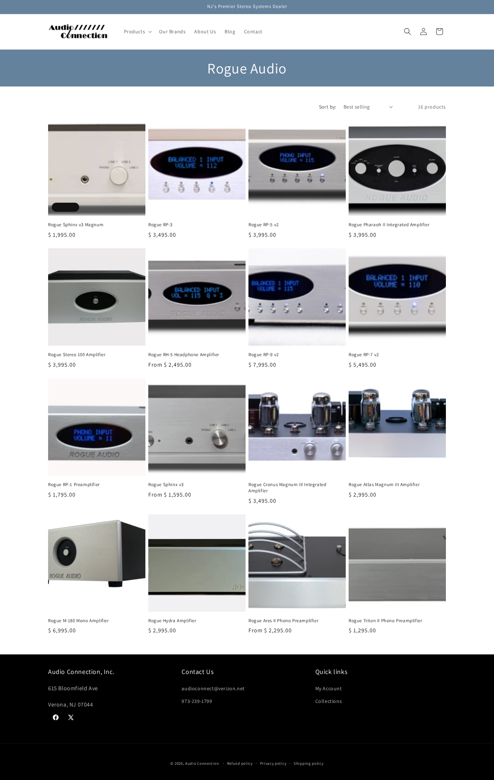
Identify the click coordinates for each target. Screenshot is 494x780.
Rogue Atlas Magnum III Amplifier (384, 485)
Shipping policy (309, 763)
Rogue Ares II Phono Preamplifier (283, 621)
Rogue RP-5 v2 (263, 225)
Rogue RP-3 (160, 225)
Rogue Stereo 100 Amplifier (77, 355)
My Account (328, 688)
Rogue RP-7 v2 (364, 355)
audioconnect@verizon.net (213, 688)
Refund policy (240, 763)
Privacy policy (273, 763)
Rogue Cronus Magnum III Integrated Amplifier (287, 488)
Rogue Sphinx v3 (166, 485)
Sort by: (327, 107)
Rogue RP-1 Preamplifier (74, 485)
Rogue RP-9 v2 (263, 355)
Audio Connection (202, 763)
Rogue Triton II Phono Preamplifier (385, 621)
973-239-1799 (197, 700)
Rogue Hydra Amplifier (172, 621)
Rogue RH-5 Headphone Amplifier (183, 355)
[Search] (408, 31)
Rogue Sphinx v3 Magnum (75, 225)
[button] (137, 31)
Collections (328, 700)
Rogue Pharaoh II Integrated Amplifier (389, 225)
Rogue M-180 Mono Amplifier (78, 621)
